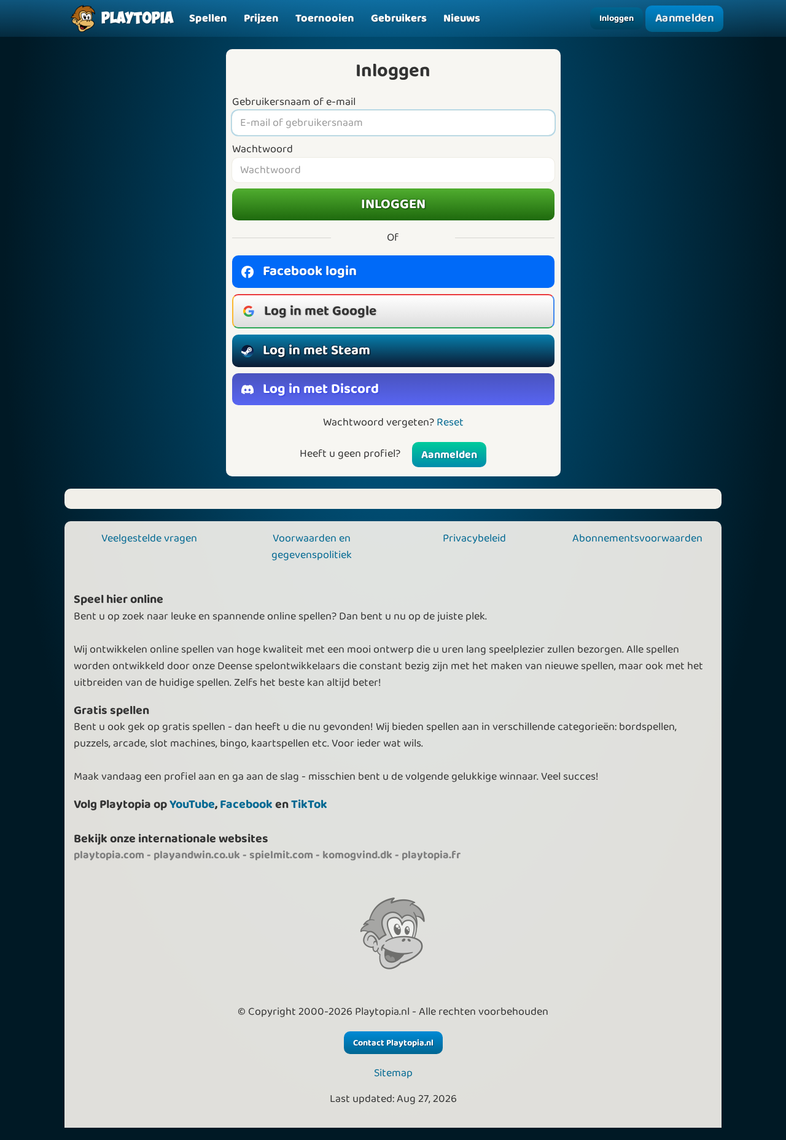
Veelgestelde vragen (149, 538)
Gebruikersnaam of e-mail (294, 102)
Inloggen (616, 18)
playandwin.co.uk (197, 855)
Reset (450, 422)
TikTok (309, 804)
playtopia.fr (431, 855)
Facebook (246, 804)
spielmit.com (281, 855)
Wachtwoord (262, 149)
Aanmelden (684, 18)
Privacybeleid (474, 538)
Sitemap (393, 1073)
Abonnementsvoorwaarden (637, 538)
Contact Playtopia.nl (393, 1043)
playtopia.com (109, 855)
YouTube (192, 804)
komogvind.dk (357, 855)
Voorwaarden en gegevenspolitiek (311, 547)
